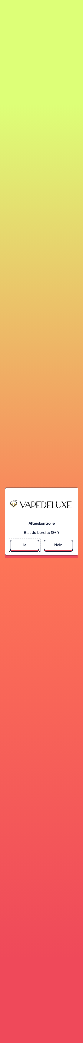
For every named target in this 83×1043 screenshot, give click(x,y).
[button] (24, 545)
